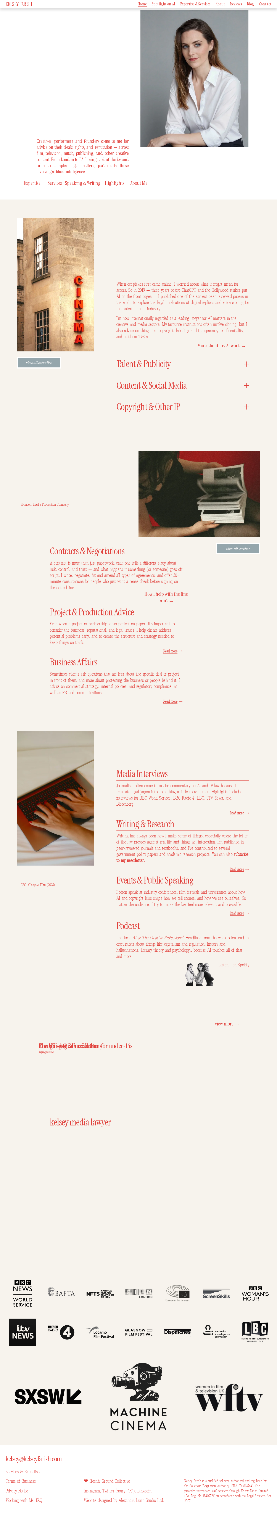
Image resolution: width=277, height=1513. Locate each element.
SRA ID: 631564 (242, 1486)
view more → (227, 1023)
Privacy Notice (17, 1491)
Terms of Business (21, 1481)
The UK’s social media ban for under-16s (85, 1046)
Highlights (114, 183)
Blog (250, 4)
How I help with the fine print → (166, 597)
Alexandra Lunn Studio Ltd (141, 1500)
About (220, 4)
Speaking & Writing (82, 183)
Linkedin (144, 1491)
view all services (238, 548)
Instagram (92, 1491)
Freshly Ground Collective (110, 1481)
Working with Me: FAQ (24, 1500)
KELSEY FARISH (19, 4)
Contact (265, 4)
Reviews (236, 4)
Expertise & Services (195, 4)
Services (55, 183)
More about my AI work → (221, 345)
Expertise (32, 183)
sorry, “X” (125, 1491)
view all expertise (39, 362)
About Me (138, 183)
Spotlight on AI (163, 4)
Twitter (109, 1491)
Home (142, 4)
